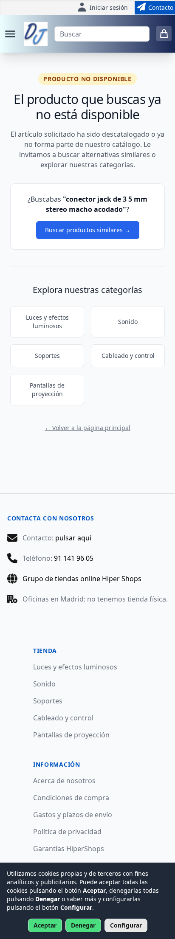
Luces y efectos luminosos (47, 321)
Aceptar (45, 925)
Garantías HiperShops (68, 848)
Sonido (128, 322)
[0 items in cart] (164, 33)
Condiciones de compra (71, 797)
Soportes (47, 355)
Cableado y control (128, 355)
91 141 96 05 (73, 558)
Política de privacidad (67, 831)
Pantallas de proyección (47, 389)
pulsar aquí (73, 538)
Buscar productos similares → (87, 230)
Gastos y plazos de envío (72, 814)
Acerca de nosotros (64, 780)
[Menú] (10, 34)
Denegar (83, 925)
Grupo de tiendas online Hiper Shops (82, 578)
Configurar (126, 925)
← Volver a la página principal (87, 428)
